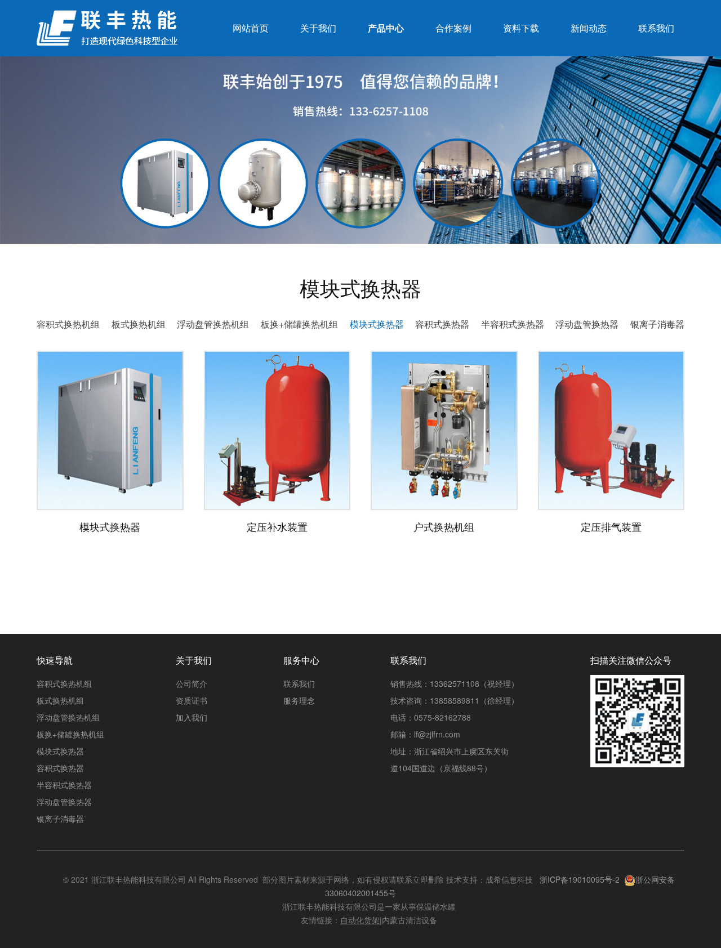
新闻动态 (589, 27)
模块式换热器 (377, 324)
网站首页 (251, 27)
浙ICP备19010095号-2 (580, 879)
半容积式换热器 (512, 324)
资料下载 (521, 27)
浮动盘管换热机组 (213, 324)
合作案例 (453, 27)
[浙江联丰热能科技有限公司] (107, 33)
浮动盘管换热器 (586, 324)
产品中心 (386, 27)
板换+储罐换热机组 (299, 324)
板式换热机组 (139, 324)
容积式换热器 (442, 324)
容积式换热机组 (68, 324)
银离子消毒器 (657, 324)
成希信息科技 (509, 879)
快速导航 (55, 660)
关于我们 (318, 27)
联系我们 (656, 27)
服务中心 (301, 660)
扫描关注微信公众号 (630, 660)
